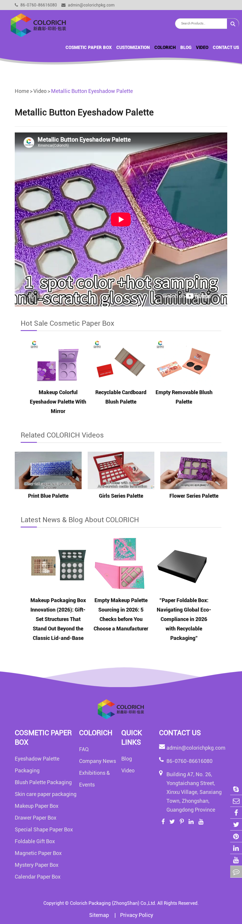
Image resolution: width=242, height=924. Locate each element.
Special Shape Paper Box (44, 829)
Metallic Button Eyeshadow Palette (92, 91)
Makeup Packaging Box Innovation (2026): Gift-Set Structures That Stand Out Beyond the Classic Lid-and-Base (58, 619)
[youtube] (236, 860)
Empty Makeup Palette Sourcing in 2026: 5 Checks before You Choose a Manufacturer (121, 614)
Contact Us (226, 47)
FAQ (84, 749)
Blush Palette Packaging (43, 782)
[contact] (236, 871)
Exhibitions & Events (94, 779)
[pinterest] (236, 836)
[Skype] (236, 789)
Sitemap (99, 915)
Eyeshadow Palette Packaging (37, 765)
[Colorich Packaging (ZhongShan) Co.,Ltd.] (38, 25)
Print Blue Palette (48, 496)
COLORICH (165, 47)
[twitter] (236, 824)
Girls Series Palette (121, 496)
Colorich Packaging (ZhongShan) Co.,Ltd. (113, 903)
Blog (186, 47)
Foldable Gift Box (35, 841)
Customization (133, 47)
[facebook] (236, 812)
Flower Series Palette (193, 496)
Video (202, 47)
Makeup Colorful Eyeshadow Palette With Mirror (58, 401)
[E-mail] (236, 801)
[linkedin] (236, 848)
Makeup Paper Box (36, 806)
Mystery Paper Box (36, 865)
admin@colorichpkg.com (91, 5)
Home (22, 91)
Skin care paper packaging (45, 794)
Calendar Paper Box (37, 877)
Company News (97, 761)
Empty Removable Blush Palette (184, 397)
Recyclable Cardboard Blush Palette (120, 397)
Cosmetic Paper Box (89, 47)
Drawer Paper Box (35, 818)
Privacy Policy (136, 915)
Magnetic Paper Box (38, 853)
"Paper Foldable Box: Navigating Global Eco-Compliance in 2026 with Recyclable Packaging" (184, 619)
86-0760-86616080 (38, 5)
